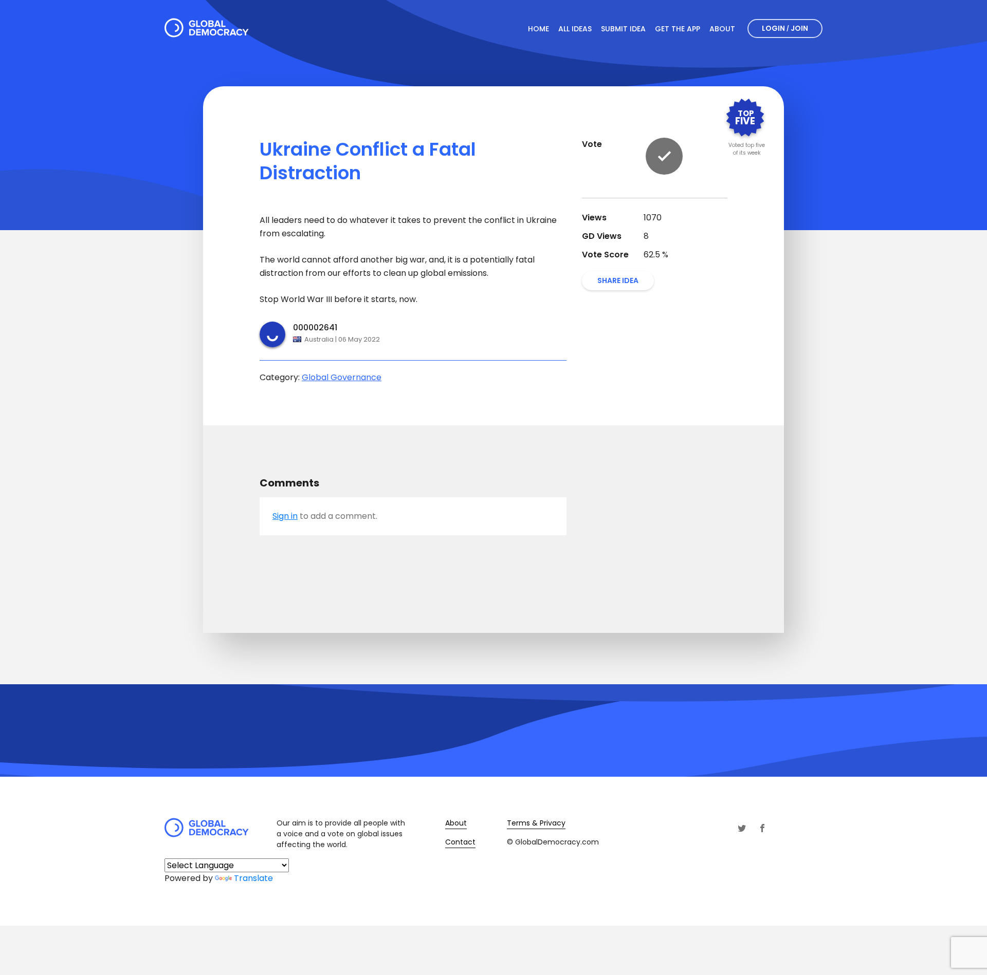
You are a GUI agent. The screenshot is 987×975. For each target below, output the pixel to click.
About (722, 29)
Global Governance (341, 377)
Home (538, 29)
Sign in (285, 516)
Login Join (785, 28)
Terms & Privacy (536, 823)
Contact (460, 842)
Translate (253, 878)
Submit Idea (623, 29)
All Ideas (575, 29)
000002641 (315, 327)
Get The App (677, 29)
